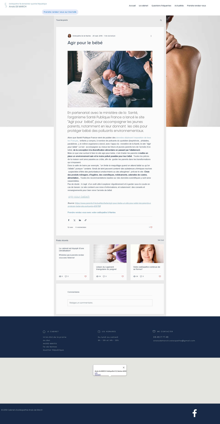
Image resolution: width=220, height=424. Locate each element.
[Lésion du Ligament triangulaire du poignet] (110, 253)
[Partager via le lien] (85, 220)
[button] (161, 20)
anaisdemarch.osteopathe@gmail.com (174, 340)
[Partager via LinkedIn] (80, 220)
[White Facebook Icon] (194, 413)
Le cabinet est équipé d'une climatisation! (71, 249)
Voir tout (161, 240)
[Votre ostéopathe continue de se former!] (147, 253)
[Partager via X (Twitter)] (74, 220)
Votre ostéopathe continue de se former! (146, 268)
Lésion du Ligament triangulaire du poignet (106, 268)
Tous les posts (62, 20)
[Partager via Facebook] (69, 220)
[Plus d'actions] (151, 35)
